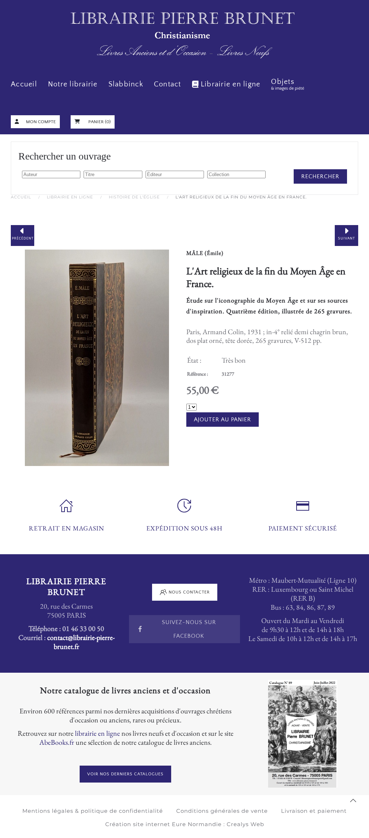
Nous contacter (189, 592)
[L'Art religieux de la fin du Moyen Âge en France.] (97, 356)
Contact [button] (167, 84)
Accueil (24, 84)
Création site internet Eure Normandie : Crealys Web (184, 824)
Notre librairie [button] (73, 84)
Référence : (197, 374)
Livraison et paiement (314, 810)
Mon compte (41, 121)
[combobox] (51, 174)
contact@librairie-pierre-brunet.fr (81, 642)
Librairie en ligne (231, 84)
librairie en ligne (97, 733)
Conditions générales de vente (222, 810)
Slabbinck (125, 84)
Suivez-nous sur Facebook (189, 629)
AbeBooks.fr (56, 742)
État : (194, 360)
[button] (353, 800)
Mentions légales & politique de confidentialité (92, 810)
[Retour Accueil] (184, 35)
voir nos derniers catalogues (125, 774)
